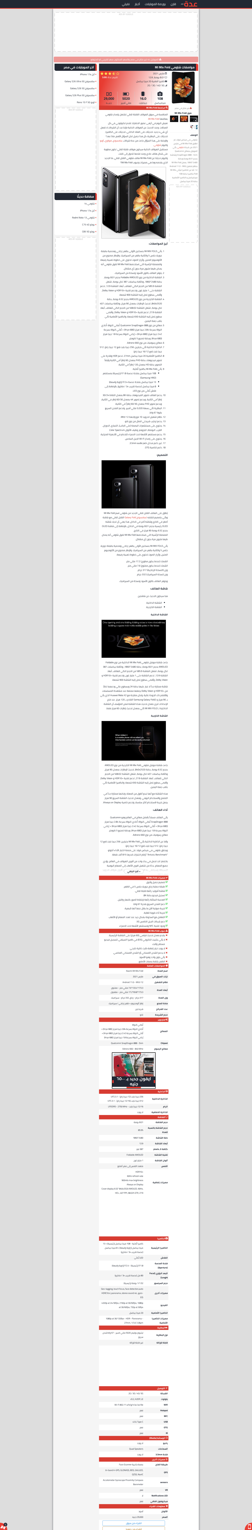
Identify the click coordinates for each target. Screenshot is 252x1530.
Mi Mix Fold (153, 119)
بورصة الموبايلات (155, 4)
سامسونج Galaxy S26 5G (82, 88)
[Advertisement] (126, 32)
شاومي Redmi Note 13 (83, 217)
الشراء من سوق (134, 1523)
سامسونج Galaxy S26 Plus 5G (80, 95)
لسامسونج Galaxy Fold (136, 517)
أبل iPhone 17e (87, 74)
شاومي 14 (89, 203)
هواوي (108, 140)
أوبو (102, 140)
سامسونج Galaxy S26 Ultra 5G (80, 81)
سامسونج (117, 140)
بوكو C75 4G (88, 224)
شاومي (180, 147)
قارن (173, 4)
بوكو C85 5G (88, 231)
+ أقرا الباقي (133, 871)
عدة (190, 3)
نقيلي (126, 4)
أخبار (137, 4)
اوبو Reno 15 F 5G (86, 102)
